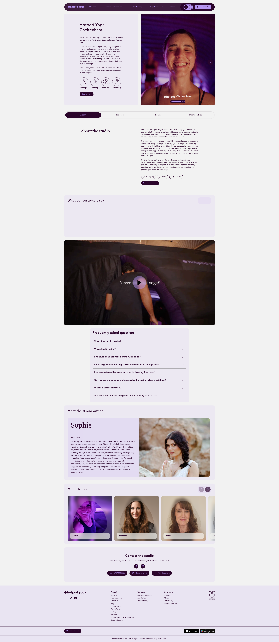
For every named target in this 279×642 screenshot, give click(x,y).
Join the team (142, 598)
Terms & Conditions (170, 603)
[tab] (171, 101)
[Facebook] (136, 566)
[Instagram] (143, 566)
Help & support (116, 598)
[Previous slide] (145, 62)
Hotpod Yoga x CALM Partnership (122, 617)
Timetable (121, 115)
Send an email (141, 573)
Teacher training (136, 7)
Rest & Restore (116, 609)
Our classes (93, 7)
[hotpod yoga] (76, 7)
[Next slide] (210, 62)
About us (114, 595)
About (83, 115)
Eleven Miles (162, 638)
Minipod (114, 614)
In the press (115, 612)
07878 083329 (119, 573)
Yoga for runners (156, 7)
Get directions (151, 183)
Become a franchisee (114, 7)
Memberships (195, 115)
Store (172, 7)
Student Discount (117, 620)
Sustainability (168, 601)
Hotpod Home (116, 606)
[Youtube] (75, 598)
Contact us (114, 601)
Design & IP (168, 595)
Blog (112, 603)
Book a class (86, 94)
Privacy (166, 598)
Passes (158, 115)
